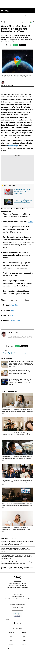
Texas (12, 15)
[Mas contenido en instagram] (20, 623)
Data (24, 636)
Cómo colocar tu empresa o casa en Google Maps (23, 201)
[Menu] (2, 10)
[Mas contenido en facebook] (14, 623)
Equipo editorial (17, 581)
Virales (11, 644)
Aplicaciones (16, 353)
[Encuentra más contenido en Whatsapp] (10, 45)
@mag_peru (15, 320)
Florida (2, 15)
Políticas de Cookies (17, 610)
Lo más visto (6, 359)
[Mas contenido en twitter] (17, 623)
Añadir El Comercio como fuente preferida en (17, 22)
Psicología (24, 15)
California (7, 15)
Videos (24, 632)
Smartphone (25, 353)
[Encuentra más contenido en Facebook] (3, 45)
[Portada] (17, 579)
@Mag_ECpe (13, 305)
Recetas (24, 644)
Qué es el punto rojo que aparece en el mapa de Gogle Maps (22, 191)
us (11, 636)
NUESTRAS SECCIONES (17, 628)
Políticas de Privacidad (17, 607)
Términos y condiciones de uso (17, 604)
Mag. (13, 310)
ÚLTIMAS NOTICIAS (8, 538)
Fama (11, 640)
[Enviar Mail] (2, 85)
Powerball (30, 15)
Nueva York (17, 15)
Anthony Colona (8, 85)
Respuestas (11, 632)
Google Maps (7, 353)
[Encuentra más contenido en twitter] (7, 45)
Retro (24, 640)
